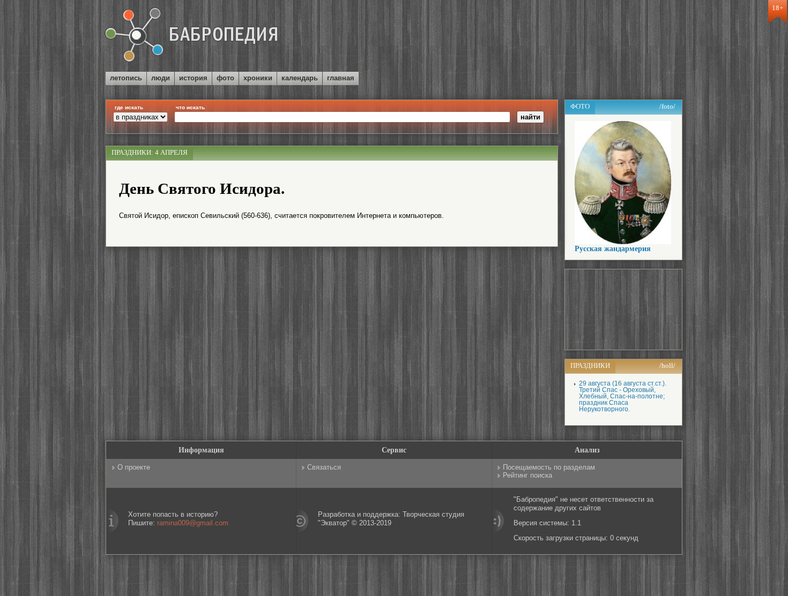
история (193, 78)
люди (160, 78)
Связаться (324, 467)
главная (340, 78)
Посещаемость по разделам (549, 467)
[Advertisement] (557, 37)
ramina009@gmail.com (192, 523)
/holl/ (667, 365)
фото (225, 78)
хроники (257, 78)
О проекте (133, 467)
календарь (299, 78)
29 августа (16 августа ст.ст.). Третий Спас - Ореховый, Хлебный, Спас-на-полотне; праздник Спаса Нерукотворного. (622, 396)
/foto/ (667, 106)
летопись (126, 78)
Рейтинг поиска (527, 475)
